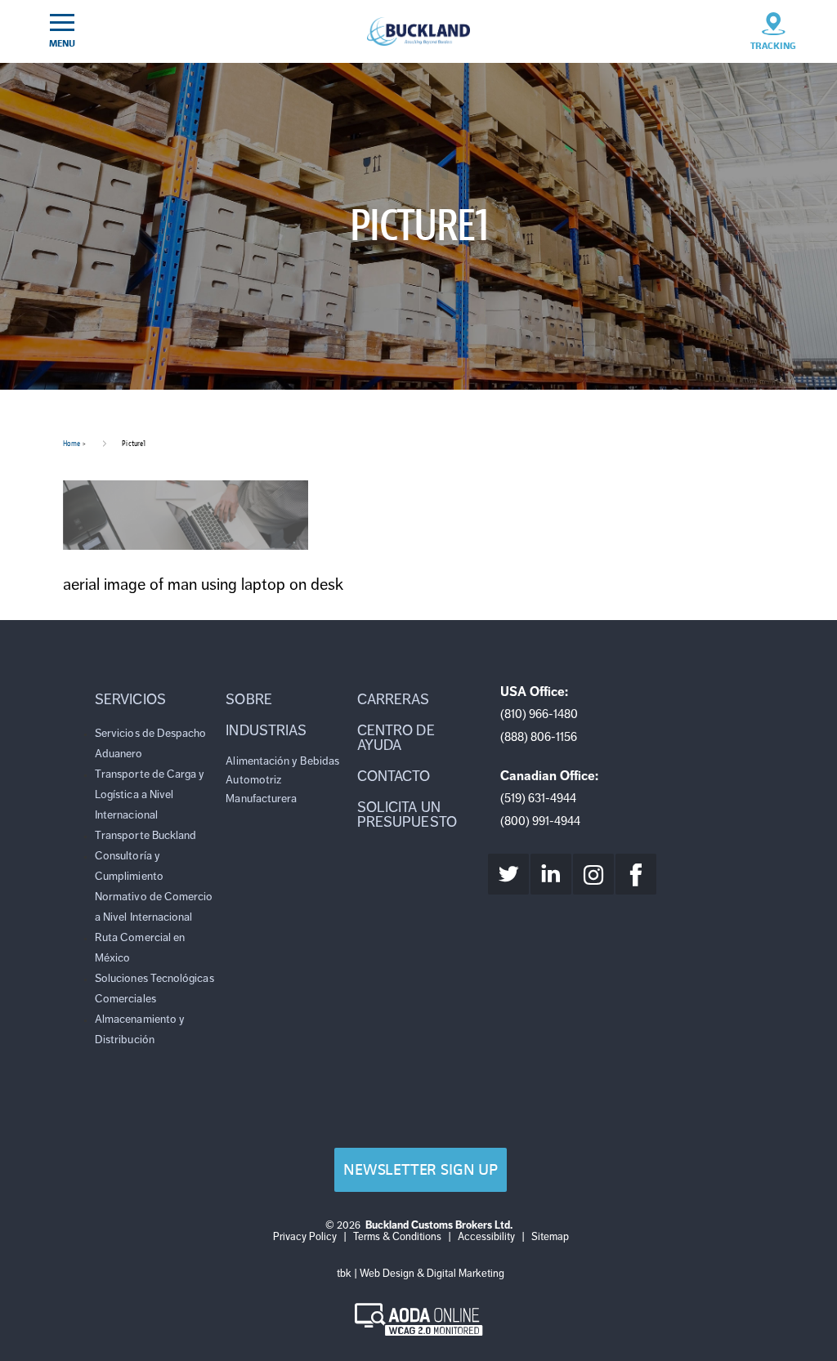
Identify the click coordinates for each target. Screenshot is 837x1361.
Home (71, 443)
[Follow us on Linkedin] (550, 874)
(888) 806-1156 (538, 737)
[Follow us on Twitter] (508, 874)
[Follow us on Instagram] (593, 874)
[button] (156, 699)
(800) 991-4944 (540, 821)
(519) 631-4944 (538, 798)
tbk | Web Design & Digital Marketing (420, 1273)
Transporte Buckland (145, 835)
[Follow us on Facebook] (635, 874)
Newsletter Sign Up (420, 1169)
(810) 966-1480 (539, 714)
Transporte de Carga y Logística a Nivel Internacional (149, 794)
